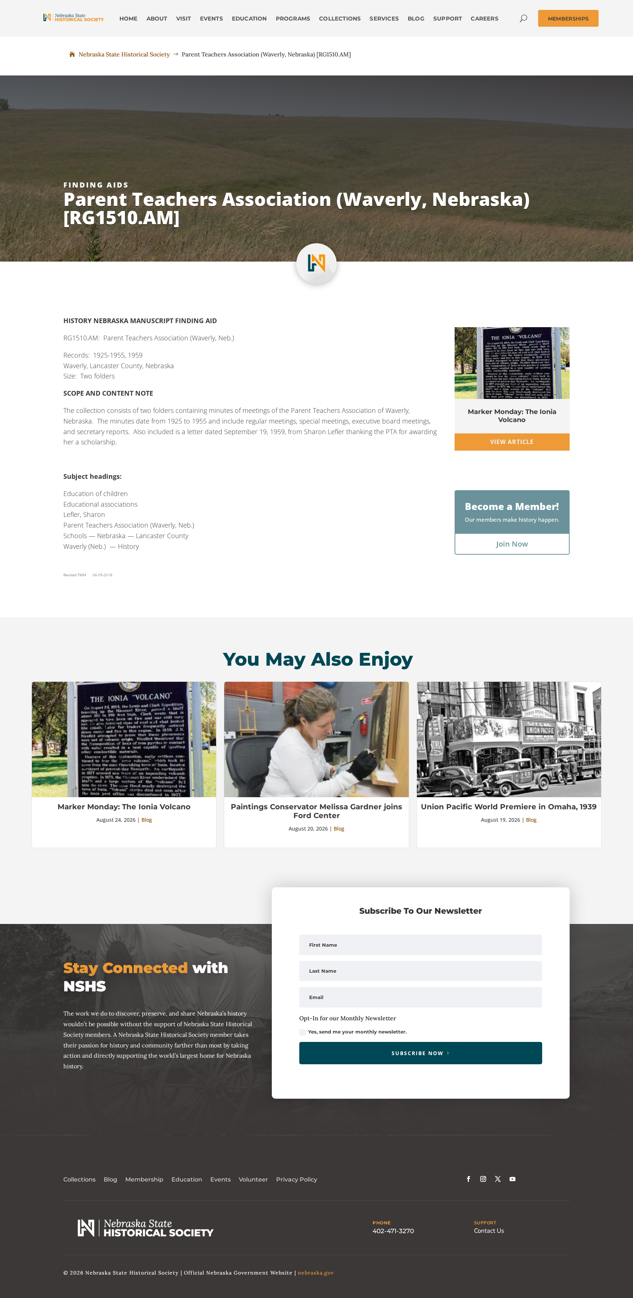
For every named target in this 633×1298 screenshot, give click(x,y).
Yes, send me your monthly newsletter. (357, 1032)
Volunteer (253, 1179)
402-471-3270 (393, 1231)
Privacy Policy (296, 1179)
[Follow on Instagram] (483, 1179)
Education (186, 1179)
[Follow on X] (498, 1179)
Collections (79, 1179)
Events (220, 1179)
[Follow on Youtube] (512, 1179)
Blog (146, 819)
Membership (144, 1179)
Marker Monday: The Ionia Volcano (512, 416)
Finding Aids (96, 185)
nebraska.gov (316, 1272)
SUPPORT (485, 1223)
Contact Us (489, 1231)
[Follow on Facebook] (468, 1179)
